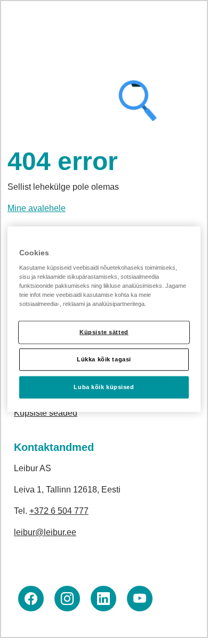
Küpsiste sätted (104, 332)
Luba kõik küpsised (104, 387)
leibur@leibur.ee (45, 532)
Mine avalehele (36, 208)
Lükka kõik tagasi (104, 359)
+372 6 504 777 (59, 510)
